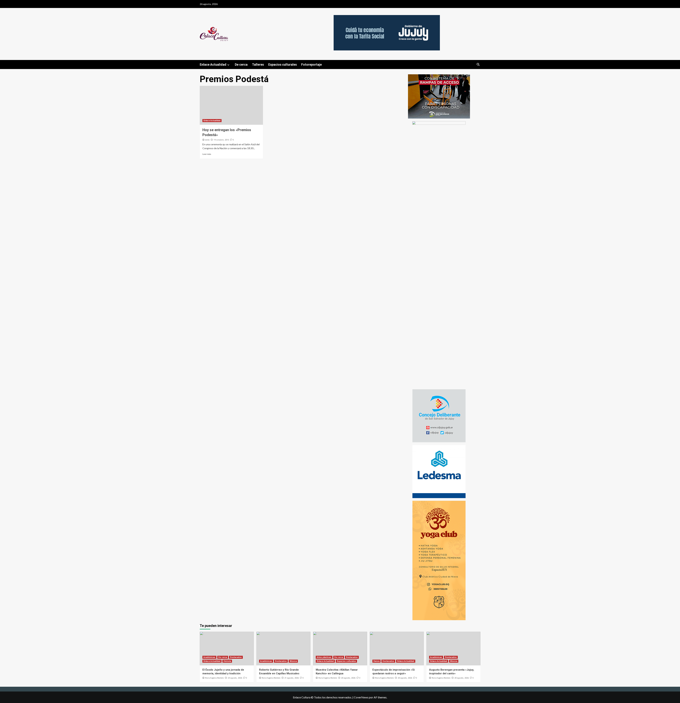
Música (293, 661)
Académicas (209, 657)
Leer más (206, 154)
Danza (376, 661)
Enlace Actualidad (213, 64)
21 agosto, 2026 (291, 678)
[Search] (478, 64)
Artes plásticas (324, 657)
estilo (207, 140)
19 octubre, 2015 (221, 140)
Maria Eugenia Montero (214, 678)
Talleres (258, 64)
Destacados (236, 657)
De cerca (241, 64)
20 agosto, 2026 (348, 678)
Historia (227, 661)
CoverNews (361, 697)
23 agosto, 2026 (235, 678)
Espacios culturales (282, 64)
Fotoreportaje (311, 64)
